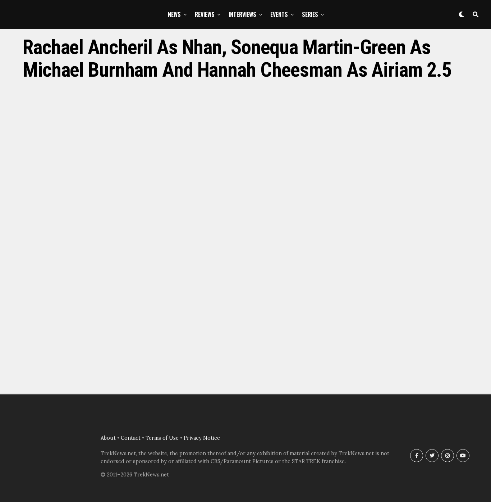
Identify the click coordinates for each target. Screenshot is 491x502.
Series (310, 14)
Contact (131, 438)
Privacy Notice (202, 438)
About (108, 438)
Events (279, 14)
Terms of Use (162, 438)
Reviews (205, 14)
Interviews (242, 14)
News (174, 14)
